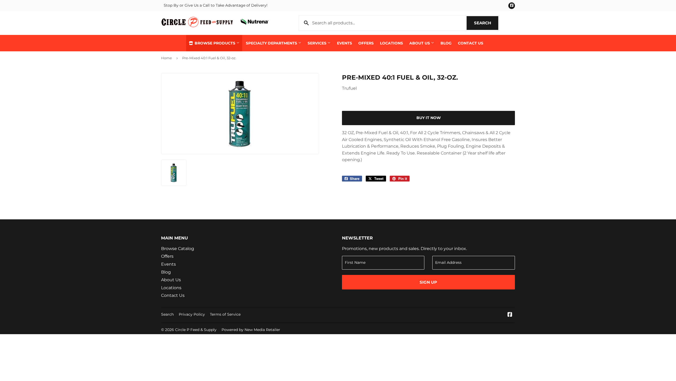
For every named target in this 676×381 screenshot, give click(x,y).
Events (344, 43)
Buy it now (428, 117)
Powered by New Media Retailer (251, 330)
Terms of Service (225, 314)
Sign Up (428, 282)
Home (166, 58)
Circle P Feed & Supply (196, 330)
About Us (420, 43)
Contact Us (470, 43)
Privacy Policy (192, 314)
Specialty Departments (272, 43)
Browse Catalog (177, 248)
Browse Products (215, 43)
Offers (366, 43)
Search (486, 22)
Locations (391, 43)
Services (317, 43)
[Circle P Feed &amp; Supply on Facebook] (510, 315)
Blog (446, 43)
